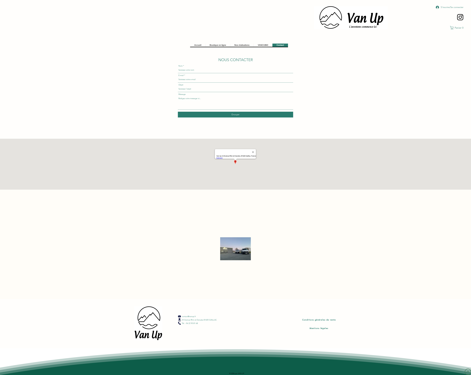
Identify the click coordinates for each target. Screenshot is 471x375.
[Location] (179, 320)
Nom (180, 66)
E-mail (181, 75)
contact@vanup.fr (189, 316)
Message (182, 94)
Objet (180, 85)
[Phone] (179, 323)
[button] (457, 27)
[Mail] (179, 316)
